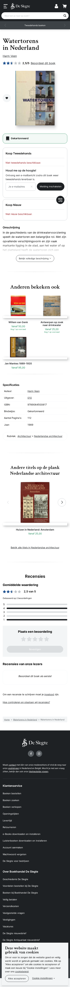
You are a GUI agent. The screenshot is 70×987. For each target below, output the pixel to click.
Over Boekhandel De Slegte (20, 871)
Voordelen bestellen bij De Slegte (20, 885)
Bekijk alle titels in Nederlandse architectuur (35, 547)
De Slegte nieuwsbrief (14, 933)
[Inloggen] (56, 6)
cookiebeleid (22, 971)
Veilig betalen (10, 899)
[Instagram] (39, 754)
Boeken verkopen (12, 806)
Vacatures (8, 926)
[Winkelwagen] (64, 6)
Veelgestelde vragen (38, 771)
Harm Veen (10, 56)
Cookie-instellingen (42, 978)
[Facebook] (31, 754)
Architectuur (24, 436)
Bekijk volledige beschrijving (34, 258)
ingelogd (49, 694)
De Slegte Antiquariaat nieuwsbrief (21, 940)
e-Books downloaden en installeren (21, 834)
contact (12, 765)
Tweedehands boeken (35, 25)
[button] (5, 25)
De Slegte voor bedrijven (16, 861)
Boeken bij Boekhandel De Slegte (20, 892)
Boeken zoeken (11, 800)
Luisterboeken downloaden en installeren (25, 840)
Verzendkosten (11, 906)
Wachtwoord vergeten (14, 854)
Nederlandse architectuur (48, 436)
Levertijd (7, 820)
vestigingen (13, 768)
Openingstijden (11, 813)
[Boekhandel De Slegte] (20, 6)
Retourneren (9, 827)
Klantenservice (12, 785)
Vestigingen (9, 919)
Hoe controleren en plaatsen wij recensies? (26, 702)
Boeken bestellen (12, 793)
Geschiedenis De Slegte (15, 879)
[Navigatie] (5, 6)
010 (30, 397)
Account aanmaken (13, 847)
